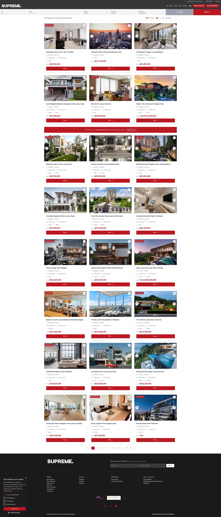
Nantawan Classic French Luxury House (59, 164)
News (179, 6)
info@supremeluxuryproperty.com (152, 481)
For (2, 11)
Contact (185, 6)
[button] (14, 513)
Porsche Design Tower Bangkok (56, 268)
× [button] (25, 478)
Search (206, 12)
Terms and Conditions (117, 481)
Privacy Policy (114, 479)
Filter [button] (181, 12)
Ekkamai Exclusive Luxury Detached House (105, 164)
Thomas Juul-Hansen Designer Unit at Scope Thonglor (64, 423)
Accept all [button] (14, 508)
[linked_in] (105, 506)
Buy (168, 6)
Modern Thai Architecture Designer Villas (150, 104)
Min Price (86, 11)
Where (30, 11)
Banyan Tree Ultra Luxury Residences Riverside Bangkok (64, 320)
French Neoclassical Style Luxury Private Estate (107, 216)
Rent (171, 6)
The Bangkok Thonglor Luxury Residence (149, 52)
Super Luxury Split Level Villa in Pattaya (149, 268)
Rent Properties (51, 481)
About (175, 6)
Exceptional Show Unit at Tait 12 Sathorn (60, 52)
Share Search (151, 18)
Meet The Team (51, 487)
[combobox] (55, 13)
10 (119, 448)
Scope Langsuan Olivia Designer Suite (103, 423)
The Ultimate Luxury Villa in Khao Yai (148, 320)
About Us (49, 485)
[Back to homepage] (11, 6)
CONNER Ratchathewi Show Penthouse (59, 372)
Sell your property (212, 5)
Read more (15, 491)
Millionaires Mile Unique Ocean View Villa (150, 372)
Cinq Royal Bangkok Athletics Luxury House (60, 216)
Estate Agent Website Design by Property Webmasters (163, 514)
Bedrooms (141, 11)
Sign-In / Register (199, 5)
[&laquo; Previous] (86, 448)
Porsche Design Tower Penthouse (147, 423)
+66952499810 (147, 479)
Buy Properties (51, 479)
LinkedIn (81, 481)
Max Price (113, 11)
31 (131, 448)
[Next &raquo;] (134, 448)
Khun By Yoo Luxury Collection (101, 104)
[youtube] (116, 506)
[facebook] (110, 506)
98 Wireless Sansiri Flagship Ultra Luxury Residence (153, 164)
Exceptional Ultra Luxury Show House (103, 372)
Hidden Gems (50, 483)
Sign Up (170, 465)
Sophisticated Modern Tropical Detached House (107, 268)
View (64, 68)
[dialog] (15, 495)
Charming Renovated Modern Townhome (149, 216)
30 (127, 448)
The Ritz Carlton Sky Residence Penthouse (105, 320)
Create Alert (132, 130)
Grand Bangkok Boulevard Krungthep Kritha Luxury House (65, 104)
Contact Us (50, 491)
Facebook (81, 479)
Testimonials (50, 489)
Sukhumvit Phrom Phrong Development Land (106, 52)
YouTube (81, 483)
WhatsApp (146, 483)
